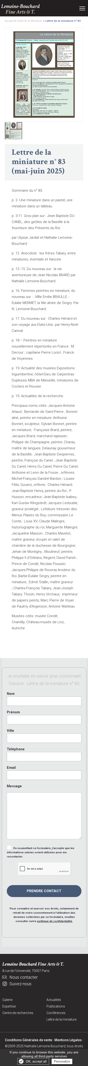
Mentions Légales (68, 1040)
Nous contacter (23, 977)
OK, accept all (36, 1061)
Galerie (7, 1000)
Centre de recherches (17, 1013)
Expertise (9, 1006)
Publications (55, 1006)
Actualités (53, 1000)
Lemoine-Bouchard (20, 9)
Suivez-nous (20, 983)
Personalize (62, 1061)
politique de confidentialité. (55, 921)
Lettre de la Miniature (29, 20)
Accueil (9, 20)
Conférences (55, 1013)
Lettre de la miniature (61, 1019)
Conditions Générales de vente (28, 1040)
